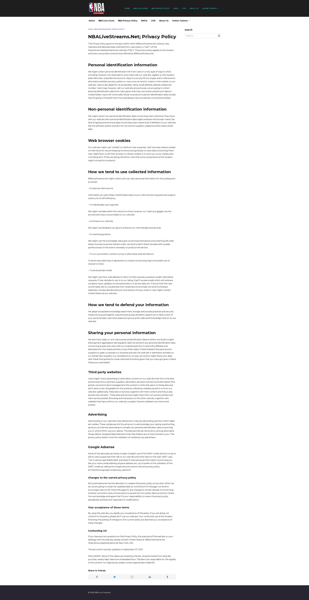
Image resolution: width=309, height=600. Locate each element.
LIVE (184, 8)
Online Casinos (209, 8)
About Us (194, 8)
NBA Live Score (140, 8)
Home (127, 8)
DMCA (176, 8)
